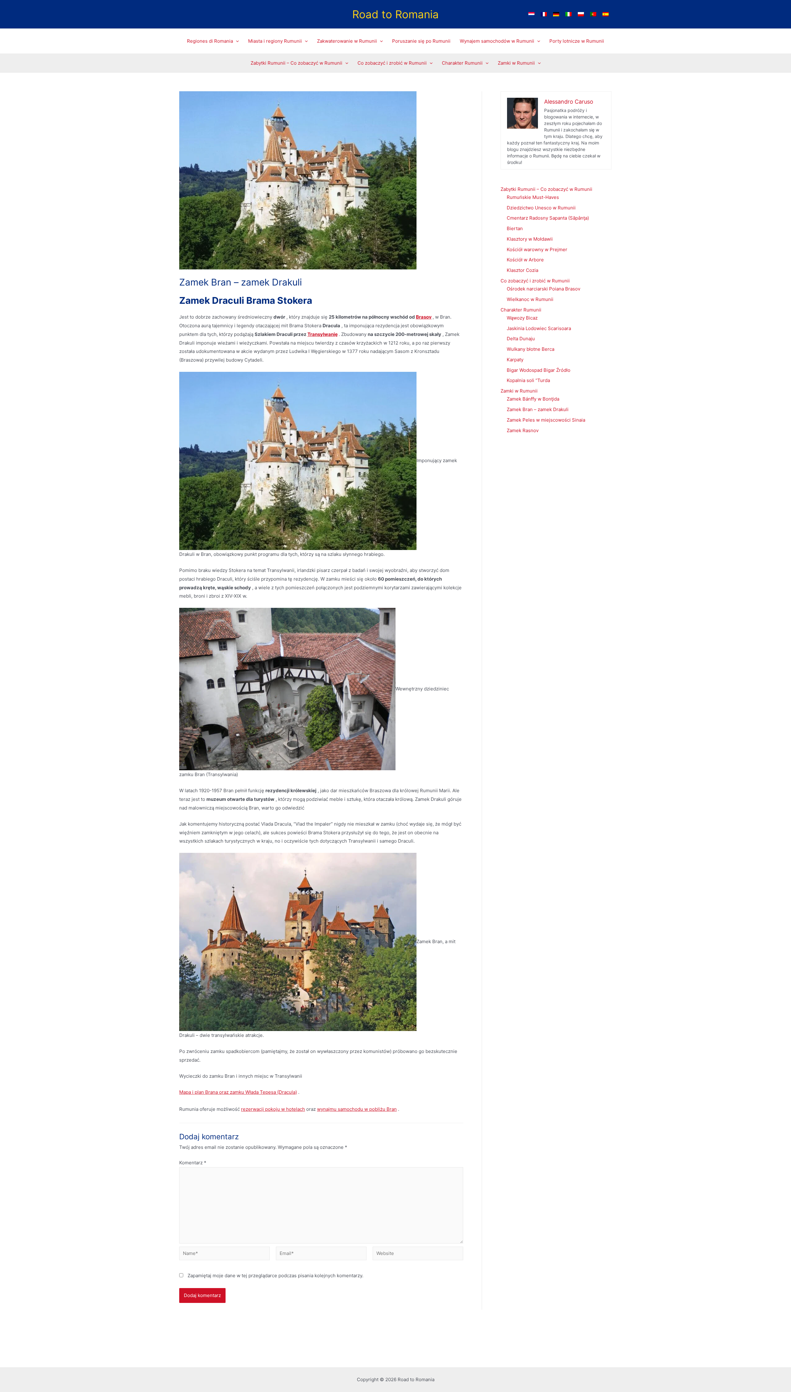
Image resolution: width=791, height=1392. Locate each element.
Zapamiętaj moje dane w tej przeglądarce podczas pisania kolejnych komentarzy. (275, 1275)
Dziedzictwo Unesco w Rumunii (541, 208)
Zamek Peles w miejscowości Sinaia (546, 420)
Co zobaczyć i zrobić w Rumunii (535, 281)
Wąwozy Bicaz (522, 318)
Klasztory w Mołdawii (530, 239)
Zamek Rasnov (523, 430)
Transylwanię (322, 334)
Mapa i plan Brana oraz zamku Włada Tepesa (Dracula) (238, 1092)
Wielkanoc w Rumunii (530, 299)
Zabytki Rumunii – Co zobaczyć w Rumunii (546, 189)
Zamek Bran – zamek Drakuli (538, 409)
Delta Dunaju (521, 339)
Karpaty (515, 360)
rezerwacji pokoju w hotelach (273, 1109)
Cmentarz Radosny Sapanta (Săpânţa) (548, 218)
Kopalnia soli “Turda (528, 380)
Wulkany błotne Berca (530, 349)
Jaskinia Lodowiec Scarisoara (539, 328)
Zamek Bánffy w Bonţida (533, 399)
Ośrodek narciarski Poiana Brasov (543, 289)
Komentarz (192, 1163)
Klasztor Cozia (522, 270)
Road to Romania (395, 14)
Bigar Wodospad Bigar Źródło (538, 370)
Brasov (424, 317)
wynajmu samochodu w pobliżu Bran (357, 1109)
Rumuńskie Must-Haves (533, 197)
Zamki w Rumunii (519, 391)
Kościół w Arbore (525, 260)
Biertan (515, 228)
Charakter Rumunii (521, 310)
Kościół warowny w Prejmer (537, 249)
